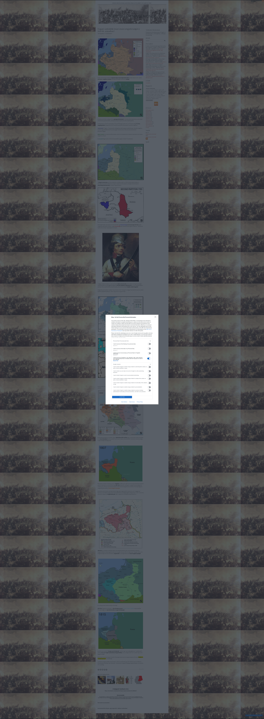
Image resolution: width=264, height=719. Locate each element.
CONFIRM (122, 397)
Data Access (132, 401)
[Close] (155, 317)
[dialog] (132, 359)
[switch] (149, 344)
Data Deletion (124, 401)
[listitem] (132, 341)
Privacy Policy (140, 401)
